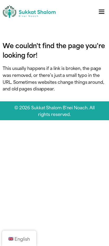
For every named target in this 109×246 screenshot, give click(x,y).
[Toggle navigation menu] (101, 11)
